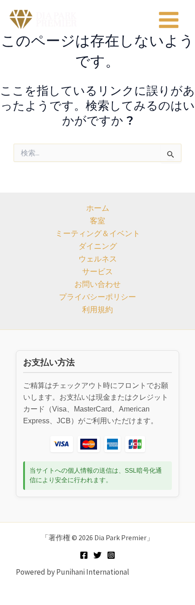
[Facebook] (84, 555)
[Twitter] (97, 555)
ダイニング (97, 246)
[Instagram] (111, 555)
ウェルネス (97, 259)
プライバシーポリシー (97, 297)
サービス (97, 271)
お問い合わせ (97, 284)
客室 (97, 221)
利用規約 (97, 310)
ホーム (97, 208)
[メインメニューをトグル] (169, 20)
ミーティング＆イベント (97, 233)
